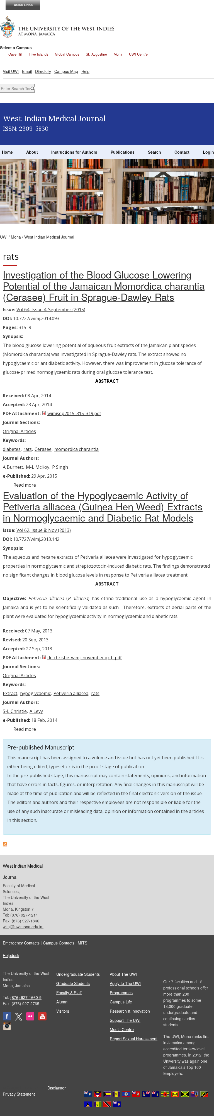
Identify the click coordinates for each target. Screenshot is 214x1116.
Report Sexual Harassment (133, 1038)
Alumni (62, 1002)
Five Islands (38, 54)
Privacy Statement (19, 1094)
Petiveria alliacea (71, 693)
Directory (43, 71)
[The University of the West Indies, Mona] (57, 26)
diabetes (12, 449)
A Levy (36, 711)
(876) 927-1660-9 (26, 997)
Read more (24, 485)
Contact (181, 151)
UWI (4, 237)
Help (85, 71)
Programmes (121, 992)
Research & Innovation (130, 1011)
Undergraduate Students (78, 974)
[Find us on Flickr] (30, 1019)
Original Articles (19, 431)
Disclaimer (56, 1088)
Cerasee (43, 449)
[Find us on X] (18, 1019)
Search (154, 151)
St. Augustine (96, 54)
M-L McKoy (37, 467)
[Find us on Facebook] (7, 1019)
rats (27, 449)
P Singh (60, 467)
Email (27, 71)
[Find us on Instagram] (7, 1028)
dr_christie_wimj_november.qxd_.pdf (84, 658)
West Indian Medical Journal (49, 237)
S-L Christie (15, 711)
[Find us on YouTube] (42, 1019)
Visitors (62, 1011)
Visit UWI (11, 71)
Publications (123, 151)
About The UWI (123, 974)
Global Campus (67, 54)
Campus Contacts (58, 943)
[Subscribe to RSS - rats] (5, 845)
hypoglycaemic (35, 693)
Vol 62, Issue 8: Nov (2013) (43, 530)
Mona (118, 54)
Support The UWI (125, 1020)
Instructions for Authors (74, 151)
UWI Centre (138, 54)
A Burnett (13, 467)
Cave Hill (15, 54)
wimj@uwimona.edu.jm (23, 926)
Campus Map (66, 71)
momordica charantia (76, 449)
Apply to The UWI (125, 983)
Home (7, 151)
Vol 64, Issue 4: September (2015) (50, 309)
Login (208, 151)
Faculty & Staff (69, 992)
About (32, 151)
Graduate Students (73, 983)
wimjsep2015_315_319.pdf (74, 413)
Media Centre (122, 1029)
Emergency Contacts (21, 943)
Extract (10, 693)
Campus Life (121, 1002)
